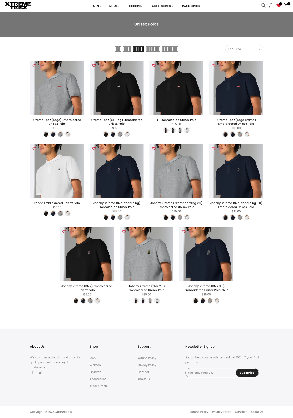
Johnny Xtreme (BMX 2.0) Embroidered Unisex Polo (146, 288)
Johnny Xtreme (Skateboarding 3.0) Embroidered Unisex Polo (236, 205)
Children (95, 372)
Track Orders (99, 386)
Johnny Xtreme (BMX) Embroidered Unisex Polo (86, 288)
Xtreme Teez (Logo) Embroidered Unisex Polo (57, 122)
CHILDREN (135, 6)
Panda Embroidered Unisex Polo (57, 203)
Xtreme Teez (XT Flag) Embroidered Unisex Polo (117, 122)
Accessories (98, 379)
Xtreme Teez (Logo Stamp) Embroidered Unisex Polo (236, 122)
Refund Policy (147, 358)
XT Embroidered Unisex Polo (176, 120)
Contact (143, 372)
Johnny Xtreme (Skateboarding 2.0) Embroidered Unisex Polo (176, 205)
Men (93, 358)
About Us (144, 379)
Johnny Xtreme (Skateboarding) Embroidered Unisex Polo (116, 205)
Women (95, 365)
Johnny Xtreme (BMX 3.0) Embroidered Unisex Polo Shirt (206, 288)
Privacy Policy (147, 365)
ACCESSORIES (161, 6)
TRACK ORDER (190, 6)
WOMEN (113, 6)
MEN (96, 6)
